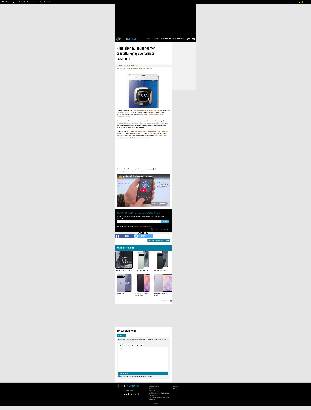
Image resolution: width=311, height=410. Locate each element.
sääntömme (136, 226)
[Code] (136, 345)
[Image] (141, 345)
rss (303, 2)
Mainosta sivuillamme (154, 386)
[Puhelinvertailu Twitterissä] (188, 39)
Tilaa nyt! (165, 222)
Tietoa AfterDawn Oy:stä (154, 391)
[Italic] (124, 345)
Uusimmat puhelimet (125, 247)
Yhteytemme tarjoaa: (128, 390)
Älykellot (24, 2)
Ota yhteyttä (151, 389)
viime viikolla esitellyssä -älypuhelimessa (147, 110)
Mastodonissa (149, 69)
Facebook (125, 236)
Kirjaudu (308, 2)
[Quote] (128, 345)
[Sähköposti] (133, 66)
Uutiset (149, 39)
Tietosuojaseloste (153, 395)
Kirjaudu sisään (121, 336)
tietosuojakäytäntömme (146, 226)
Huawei (162, 240)
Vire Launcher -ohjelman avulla (140, 138)
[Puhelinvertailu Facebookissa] (193, 39)
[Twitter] (136, 66)
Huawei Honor (151, 240)
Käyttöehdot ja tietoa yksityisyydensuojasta (159, 393)
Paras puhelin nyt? (178, 39)
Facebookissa (135, 69)
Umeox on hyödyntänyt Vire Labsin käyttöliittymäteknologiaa (150, 131)
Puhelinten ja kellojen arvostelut (44, 2)
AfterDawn (175, 386)
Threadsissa (141, 69)
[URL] (132, 345)
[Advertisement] (143, 154)
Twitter (144, 236)
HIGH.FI (175, 389)
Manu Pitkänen (120, 66)
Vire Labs (158, 240)
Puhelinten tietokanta (6, 2)
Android (167, 240)
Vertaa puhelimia (31, 2)
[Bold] (120, 345)
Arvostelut (156, 39)
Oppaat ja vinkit (16, 2)
